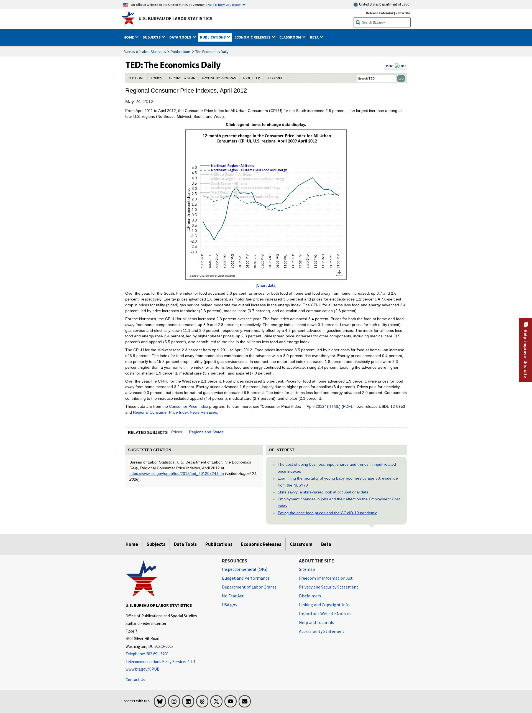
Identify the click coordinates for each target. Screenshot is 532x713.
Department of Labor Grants (249, 587)
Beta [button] (314, 37)
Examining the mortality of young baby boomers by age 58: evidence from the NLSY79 (338, 481)
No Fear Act (233, 596)
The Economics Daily (212, 51)
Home (132, 544)
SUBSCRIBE (275, 78)
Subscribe (403, 13)
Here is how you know (224, 4)
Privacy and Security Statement (328, 587)
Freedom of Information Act (326, 578)
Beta (326, 544)
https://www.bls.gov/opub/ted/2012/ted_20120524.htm (176, 473)
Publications (181, 51)
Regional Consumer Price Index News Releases (175, 412)
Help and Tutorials (316, 622)
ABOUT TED (251, 78)
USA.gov (229, 604)
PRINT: (390, 66)
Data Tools (185, 544)
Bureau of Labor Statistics (145, 51)
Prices (176, 432)
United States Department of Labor (384, 4)
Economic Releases (261, 544)
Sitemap (307, 569)
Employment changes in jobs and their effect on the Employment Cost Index (339, 502)
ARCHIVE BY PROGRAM (219, 78)
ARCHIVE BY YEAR (181, 78)
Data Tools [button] (180, 37)
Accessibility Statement (321, 631)
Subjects (156, 544)
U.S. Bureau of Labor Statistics (176, 19)
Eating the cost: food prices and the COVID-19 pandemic (327, 513)
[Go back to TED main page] (254, 66)
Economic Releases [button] (252, 37)
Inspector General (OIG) (244, 569)
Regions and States (206, 432)
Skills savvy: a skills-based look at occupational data (323, 492)
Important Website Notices (325, 613)
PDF (347, 406)
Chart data (266, 285)
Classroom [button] (290, 37)
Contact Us (135, 679)
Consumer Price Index (188, 406)
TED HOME (136, 78)
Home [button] (129, 37)
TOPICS (156, 78)
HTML (333, 406)
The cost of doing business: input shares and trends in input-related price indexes (337, 467)
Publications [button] (213, 37)
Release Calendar (379, 13)
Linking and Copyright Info (324, 604)
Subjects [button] (152, 37)
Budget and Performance (246, 578)
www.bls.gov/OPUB (143, 669)
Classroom (301, 544)
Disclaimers (310, 596)
